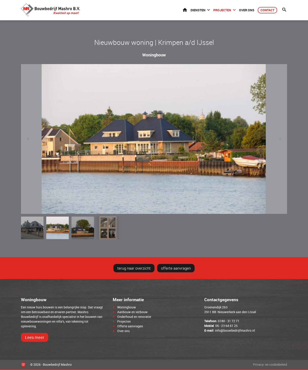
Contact (267, 10)
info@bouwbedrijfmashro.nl (235, 330)
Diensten (198, 10)
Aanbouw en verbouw (132, 312)
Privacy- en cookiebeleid (270, 364)
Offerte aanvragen (130, 326)
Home (185, 10)
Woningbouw (126, 307)
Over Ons (246, 10)
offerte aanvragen (176, 268)
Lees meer (34, 337)
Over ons (123, 331)
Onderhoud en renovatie (134, 316)
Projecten (222, 10)
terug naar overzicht (134, 268)
